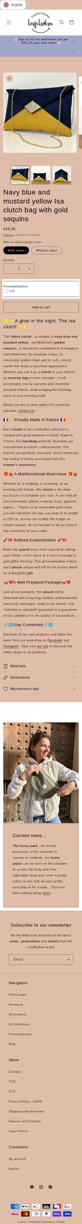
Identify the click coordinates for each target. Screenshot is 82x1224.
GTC (12, 1091)
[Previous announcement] (8, 41)
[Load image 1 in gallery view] (20, 175)
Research (16, 1004)
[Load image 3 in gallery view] (61, 175)
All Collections (19, 1024)
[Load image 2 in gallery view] (40, 175)
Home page (17, 994)
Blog (12, 1044)
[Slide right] (77, 176)
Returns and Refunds (25, 1121)
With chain (16, 250)
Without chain (47, 250)
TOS (12, 1081)
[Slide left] (5, 176)
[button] (9, 22)
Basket (14, 1168)
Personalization (20, 1034)
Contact (14, 1071)
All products (17, 1014)
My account (17, 1159)
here (46, 893)
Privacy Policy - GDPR (25, 1101)
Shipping (8, 235)
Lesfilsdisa (33, 1221)
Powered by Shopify (53, 1221)
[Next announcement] (74, 41)
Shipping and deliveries (26, 1111)
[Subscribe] (68, 959)
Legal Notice (18, 1131)
